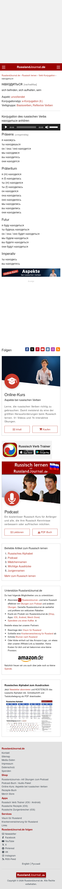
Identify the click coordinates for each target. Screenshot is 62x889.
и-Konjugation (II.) (32, 101)
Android (22, 617)
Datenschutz (8, 767)
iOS (16, 617)
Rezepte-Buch (9, 790)
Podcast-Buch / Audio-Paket (16, 783)
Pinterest (9, 848)
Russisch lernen (29, 75)
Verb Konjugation (47, 75)
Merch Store (33, 617)
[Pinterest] (37, 349)
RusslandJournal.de (11, 75)
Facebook (9, 837)
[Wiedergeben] (6, 127)
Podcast (12, 558)
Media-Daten (8, 760)
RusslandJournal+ (30, 599)
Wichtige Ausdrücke (19, 566)
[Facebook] (27, 349)
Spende (8, 668)
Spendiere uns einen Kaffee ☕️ (22, 620)
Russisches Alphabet (20, 553)
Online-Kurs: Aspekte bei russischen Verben (25, 786)
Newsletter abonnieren (20, 689)
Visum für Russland (32, 630)
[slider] (54, 127)
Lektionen (18, 532)
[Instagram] (53, 349)
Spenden (6, 770)
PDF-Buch (46, 532)
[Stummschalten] (46, 127)
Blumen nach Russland (26, 636)
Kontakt (6, 752)
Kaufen (46, 429)
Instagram (10, 855)
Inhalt (18, 429)
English (26, 863)
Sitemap (6, 756)
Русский (36, 863)
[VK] (47, 349)
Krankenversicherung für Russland (37, 633)
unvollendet (18, 97)
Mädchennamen (17, 562)
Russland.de (31, 67)
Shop (51, 613)
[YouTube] (42, 349)
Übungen (12, 607)
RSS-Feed (10, 859)
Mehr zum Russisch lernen (20, 576)
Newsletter (10, 833)
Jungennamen (16, 570)
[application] (31, 127)
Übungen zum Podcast (31, 603)
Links (4, 825)
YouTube (9, 841)
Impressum (7, 763)
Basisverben (24, 105)
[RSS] (58, 349)
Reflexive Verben (43, 105)
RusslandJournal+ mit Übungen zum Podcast (25, 779)
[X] (32, 349)
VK (6, 851)
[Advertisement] (31, 31)
